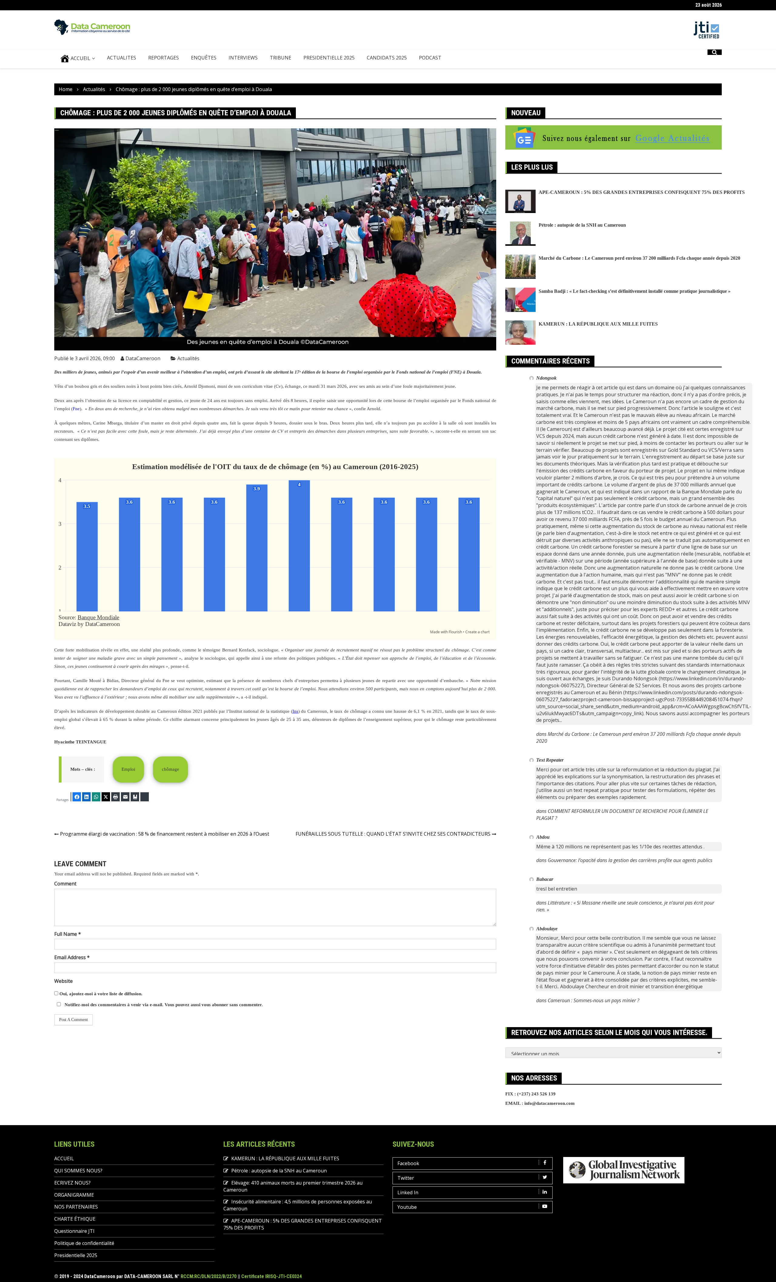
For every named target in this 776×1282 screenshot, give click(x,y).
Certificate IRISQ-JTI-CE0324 (271, 1276)
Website (63, 981)
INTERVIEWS (243, 57)
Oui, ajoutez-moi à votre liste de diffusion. (100, 993)
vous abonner (215, 1004)
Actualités (188, 358)
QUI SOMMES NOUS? (78, 1170)
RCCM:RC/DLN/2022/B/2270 (208, 1276)
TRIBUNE (280, 57)
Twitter (405, 1178)
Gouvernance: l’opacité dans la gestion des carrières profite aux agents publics (630, 860)
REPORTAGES (163, 57)
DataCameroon (142, 358)
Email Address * (72, 957)
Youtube (407, 1207)
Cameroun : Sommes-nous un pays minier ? (593, 1000)
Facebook (408, 1163)
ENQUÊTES (203, 57)
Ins (295, 711)
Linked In (407, 1192)
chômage (170, 769)
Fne (76, 408)
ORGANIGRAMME (74, 1195)
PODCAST (430, 57)
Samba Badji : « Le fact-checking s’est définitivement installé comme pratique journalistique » (635, 291)
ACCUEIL (79, 58)
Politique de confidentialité (84, 1243)
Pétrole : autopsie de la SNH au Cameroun (582, 225)
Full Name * (67, 934)
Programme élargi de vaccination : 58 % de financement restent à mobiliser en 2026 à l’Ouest (164, 833)
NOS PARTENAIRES (76, 1206)
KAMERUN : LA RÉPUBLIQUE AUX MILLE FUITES (598, 323)
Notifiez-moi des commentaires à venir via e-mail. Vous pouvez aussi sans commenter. (163, 1004)
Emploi (128, 769)
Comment (65, 883)
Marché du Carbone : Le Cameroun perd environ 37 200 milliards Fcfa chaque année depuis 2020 (639, 258)
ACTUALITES (121, 57)
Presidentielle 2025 (329, 57)
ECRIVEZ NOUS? (72, 1182)
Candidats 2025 (387, 57)
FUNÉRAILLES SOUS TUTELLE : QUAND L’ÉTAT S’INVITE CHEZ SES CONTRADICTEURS (393, 833)
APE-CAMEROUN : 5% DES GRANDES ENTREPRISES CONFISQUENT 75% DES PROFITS (642, 192)
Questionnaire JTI (74, 1231)
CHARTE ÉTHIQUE (74, 1219)
